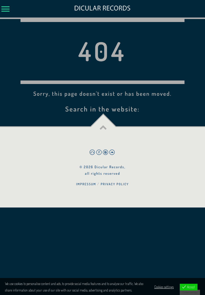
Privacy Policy (115, 184)
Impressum (86, 184)
